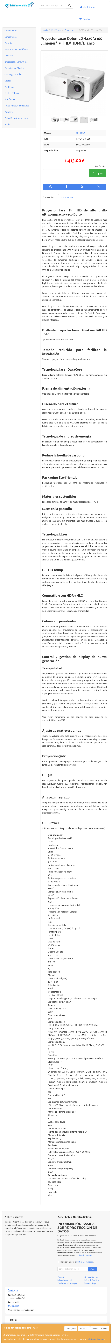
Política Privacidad (64, 1280)
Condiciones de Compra (67, 1283)
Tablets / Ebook (12, 93)
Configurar (71, 1328)
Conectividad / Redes (14, 68)
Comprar (98, 173)
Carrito (86, 19)
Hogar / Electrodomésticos (17, 106)
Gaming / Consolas (13, 74)
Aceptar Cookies (99, 1328)
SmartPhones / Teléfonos (16, 49)
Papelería (9, 112)
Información (67, 197)
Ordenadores (11, 30)
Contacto (61, 1277)
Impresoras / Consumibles (16, 62)
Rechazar (83, 1328)
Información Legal (91, 1277)
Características (49, 197)
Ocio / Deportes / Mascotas (17, 118)
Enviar (92, 1269)
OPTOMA (80, 133)
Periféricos (9, 87)
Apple (7, 124)
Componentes (11, 37)
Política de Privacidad (85, 1255)
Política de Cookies (95, 1339)
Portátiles (9, 43)
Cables (8, 81)
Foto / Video (10, 99)
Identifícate (88, 7)
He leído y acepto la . (77, 1262)
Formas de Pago (90, 1283)
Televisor (9, 55)
